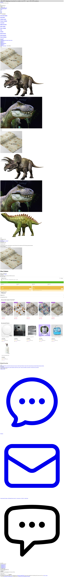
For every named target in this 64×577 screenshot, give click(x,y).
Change (62, 278)
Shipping (23, 365)
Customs (25, 365)
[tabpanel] (32, 258)
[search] (0, 4)
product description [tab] (3, 246)
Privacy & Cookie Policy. (20, 575)
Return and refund (33, 365)
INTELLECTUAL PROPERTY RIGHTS (24, 576)
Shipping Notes (2, 295)
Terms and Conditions (24, 367)
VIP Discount (33, 367)
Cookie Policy (29, 367)
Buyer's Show (9, 367)
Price (9, 365)
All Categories (37, 367)
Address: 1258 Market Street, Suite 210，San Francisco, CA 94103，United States (16, 498)
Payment (20, 365)
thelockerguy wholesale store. (8, 576)
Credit (18, 365)
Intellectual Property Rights (40, 365)
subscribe (2, 571)
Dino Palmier (4, 45)
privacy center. (45, 575)
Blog (6, 367)
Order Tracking (29, 365)
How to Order (7, 365)
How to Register (2, 365)
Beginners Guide (14, 367)
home (1, 45)
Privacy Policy (18, 367)
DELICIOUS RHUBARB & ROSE (5, 355)
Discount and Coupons (14, 365)
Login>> (4, 341)
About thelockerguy (3, 367)
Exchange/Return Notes (3, 297)
